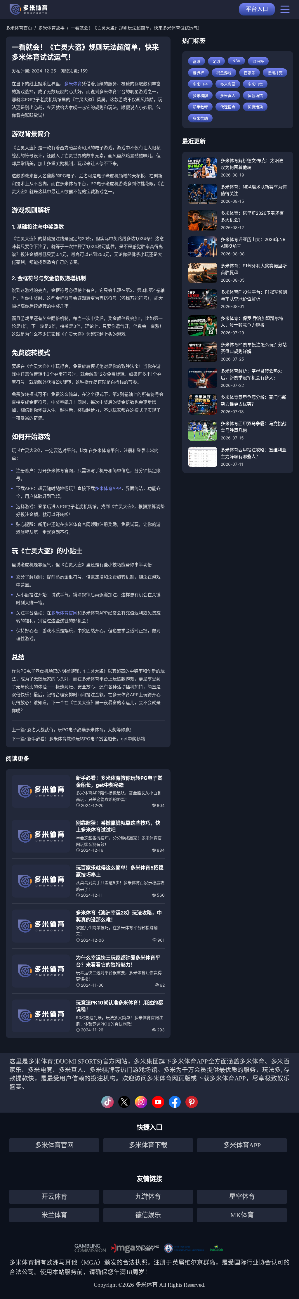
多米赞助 (200, 118)
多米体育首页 (19, 28)
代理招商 (227, 107)
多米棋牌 (200, 95)
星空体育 (242, 1196)
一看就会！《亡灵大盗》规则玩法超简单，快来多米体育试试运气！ (136, 28)
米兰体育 (54, 1215)
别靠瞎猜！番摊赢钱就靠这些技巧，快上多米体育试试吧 (118, 826)
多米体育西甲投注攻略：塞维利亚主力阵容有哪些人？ (253, 453)
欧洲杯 (258, 61)
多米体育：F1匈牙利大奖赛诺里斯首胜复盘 (254, 269)
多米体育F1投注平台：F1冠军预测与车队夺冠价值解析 (254, 295)
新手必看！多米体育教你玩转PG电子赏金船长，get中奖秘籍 (86, 739)
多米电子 (200, 84)
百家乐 (249, 72)
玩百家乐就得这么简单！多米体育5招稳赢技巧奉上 (120, 871)
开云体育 (54, 1196)
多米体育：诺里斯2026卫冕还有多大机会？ (252, 216)
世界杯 (198, 72)
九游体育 (148, 1196)
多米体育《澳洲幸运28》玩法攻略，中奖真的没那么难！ (119, 916)
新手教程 (200, 107)
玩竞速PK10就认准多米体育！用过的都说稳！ (119, 1006)
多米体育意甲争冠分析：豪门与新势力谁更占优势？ (253, 400)
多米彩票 (227, 84)
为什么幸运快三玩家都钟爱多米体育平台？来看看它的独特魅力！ (118, 961)
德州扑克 (275, 72)
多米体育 (73, 83)
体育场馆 (255, 95)
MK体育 (242, 1215)
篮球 (196, 61)
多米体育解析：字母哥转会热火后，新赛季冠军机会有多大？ (251, 374)
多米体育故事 (51, 28)
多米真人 (227, 95)
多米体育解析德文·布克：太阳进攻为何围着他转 (252, 164)
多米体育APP (108, 488)
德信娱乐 (148, 1215)
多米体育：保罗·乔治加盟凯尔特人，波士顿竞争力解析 (252, 322)
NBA (236, 60)
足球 (216, 61)
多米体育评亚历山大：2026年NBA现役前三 (253, 243)
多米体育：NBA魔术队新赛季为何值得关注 (254, 190)
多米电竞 (255, 84)
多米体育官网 (64, 613)
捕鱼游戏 (224, 72)
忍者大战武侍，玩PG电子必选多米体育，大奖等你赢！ (80, 729)
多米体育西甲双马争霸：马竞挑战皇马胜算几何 (253, 427)
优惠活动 (255, 107)
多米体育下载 (148, 1145)
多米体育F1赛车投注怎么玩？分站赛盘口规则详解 (254, 348)
